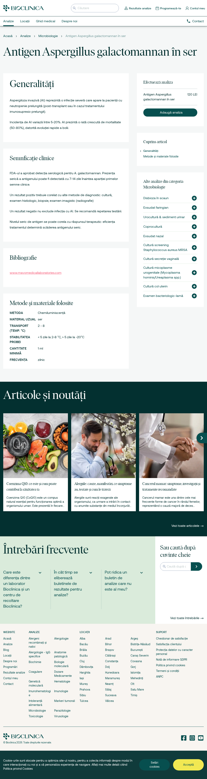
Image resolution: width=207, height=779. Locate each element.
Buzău (84, 655)
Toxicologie (36, 716)
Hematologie (62, 681)
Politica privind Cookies (18, 768)
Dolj (107, 666)
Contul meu (10, 678)
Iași (82, 678)
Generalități (150, 150)
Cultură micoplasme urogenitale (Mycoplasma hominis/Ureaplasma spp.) (162, 272)
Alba (82, 638)
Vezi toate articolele (185, 526)
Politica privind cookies (170, 665)
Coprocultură (152, 226)
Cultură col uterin (155, 286)
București (137, 649)
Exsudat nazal (153, 236)
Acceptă (188, 764)
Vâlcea (109, 700)
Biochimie (35, 662)
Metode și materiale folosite (160, 156)
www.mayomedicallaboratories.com (35, 273)
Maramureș (112, 678)
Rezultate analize (14, 672)
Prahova (85, 689)
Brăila (83, 649)
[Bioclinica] (23, 8)
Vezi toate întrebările (184, 618)
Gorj (133, 666)
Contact (198, 21)
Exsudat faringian (155, 207)
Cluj (82, 661)
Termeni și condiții (167, 671)
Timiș (134, 695)
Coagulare (35, 671)
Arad (108, 638)
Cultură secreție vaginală (161, 259)
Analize (25, 36)
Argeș (134, 638)
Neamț (109, 683)
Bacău (84, 644)
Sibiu (83, 695)
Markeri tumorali (64, 700)
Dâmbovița (86, 666)
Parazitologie (62, 710)
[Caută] (196, 566)
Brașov (109, 649)
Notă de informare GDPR (171, 659)
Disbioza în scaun (156, 198)
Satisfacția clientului (169, 644)
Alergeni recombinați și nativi (38, 642)
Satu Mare (137, 689)
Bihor (108, 644)
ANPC (159, 676)
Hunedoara (112, 672)
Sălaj (108, 689)
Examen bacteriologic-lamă (163, 296)
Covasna (136, 661)
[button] (170, 112)
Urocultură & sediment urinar (164, 217)
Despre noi (10, 661)
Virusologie (61, 716)
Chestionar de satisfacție (172, 638)
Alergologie (61, 638)
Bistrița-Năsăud (140, 644)
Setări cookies (154, 764)
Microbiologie (48, 36)
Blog (6, 649)
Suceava (110, 695)
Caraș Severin (140, 655)
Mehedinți (137, 678)
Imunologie (61, 691)
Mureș (84, 683)
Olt (132, 683)
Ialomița (135, 672)
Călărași (110, 655)
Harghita (85, 672)
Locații (7, 655)
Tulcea (84, 700)
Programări (10, 666)
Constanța (111, 661)
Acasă (8, 36)
